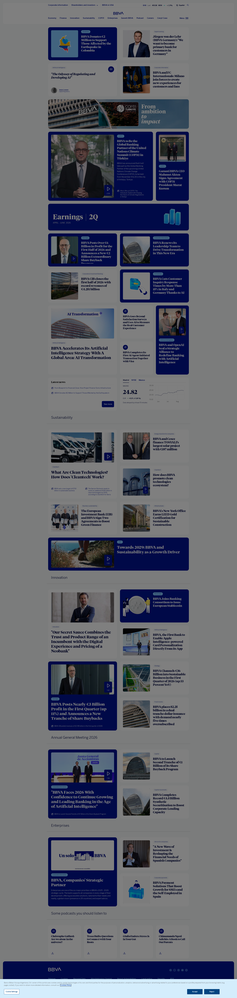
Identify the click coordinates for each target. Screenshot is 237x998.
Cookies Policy (65, 985)
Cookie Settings (12, 992)
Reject (211, 992)
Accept (195, 992)
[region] (118, 988)
